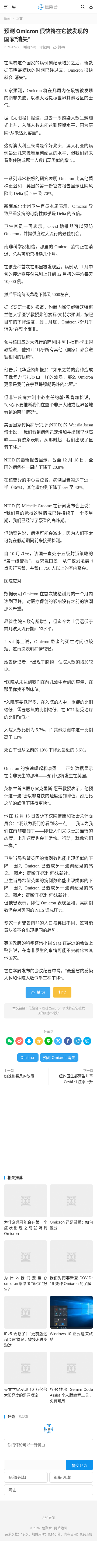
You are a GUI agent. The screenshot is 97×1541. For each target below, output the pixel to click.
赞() (59, 47)
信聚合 (48, 7)
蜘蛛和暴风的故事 (19, 1076)
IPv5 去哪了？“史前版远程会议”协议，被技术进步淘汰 (25, 1339)
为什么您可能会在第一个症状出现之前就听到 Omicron (25, 1228)
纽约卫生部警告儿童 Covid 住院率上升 (76, 1079)
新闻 (7, 19)
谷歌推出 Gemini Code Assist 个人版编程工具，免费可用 (71, 1395)
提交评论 (79, 1465)
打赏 (62, 992)
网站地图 (60, 1528)
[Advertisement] (48, 1130)
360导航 (48, 1518)
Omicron (27, 1057)
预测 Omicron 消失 (59, 1057)
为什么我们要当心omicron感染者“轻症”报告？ (25, 1283)
